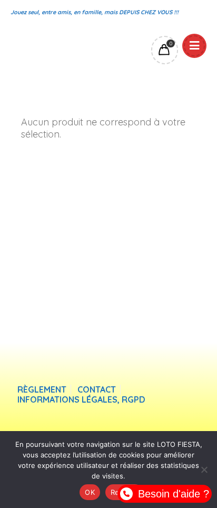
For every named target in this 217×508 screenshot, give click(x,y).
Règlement (41, 390)
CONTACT (96, 390)
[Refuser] (204, 469)
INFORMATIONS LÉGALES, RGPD (81, 400)
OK (90, 492)
